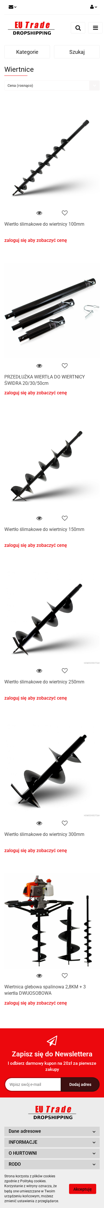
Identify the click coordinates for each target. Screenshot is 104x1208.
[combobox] (52, 85)
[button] (52, 1131)
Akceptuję (82, 1189)
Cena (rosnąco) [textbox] (20, 85)
